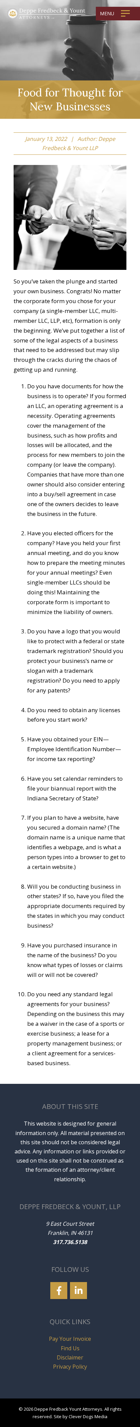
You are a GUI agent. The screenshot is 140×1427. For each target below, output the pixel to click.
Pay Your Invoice (70, 1338)
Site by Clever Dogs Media (80, 1416)
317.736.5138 (70, 1242)
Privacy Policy (70, 1366)
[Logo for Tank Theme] (46, 13)
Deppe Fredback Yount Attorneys (68, 1409)
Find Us (70, 1348)
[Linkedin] (78, 1290)
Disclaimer (70, 1357)
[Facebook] (58, 1290)
